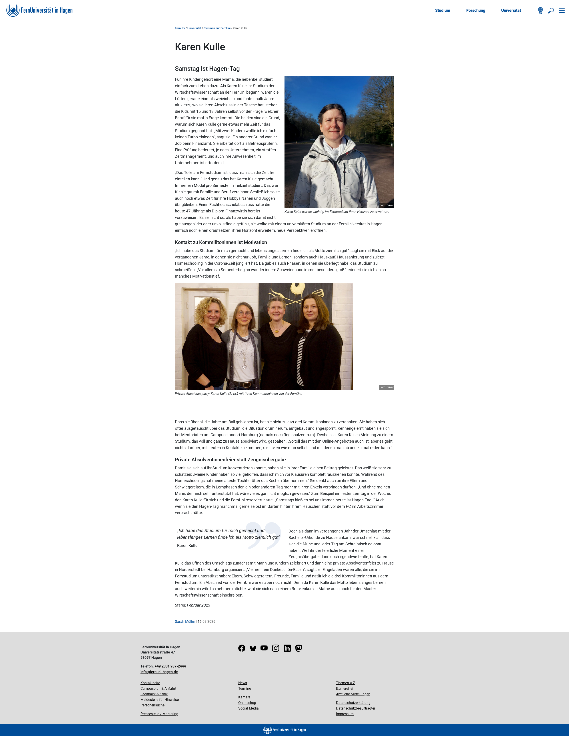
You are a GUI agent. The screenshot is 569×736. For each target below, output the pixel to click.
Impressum (345, 714)
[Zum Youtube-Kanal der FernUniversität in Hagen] (264, 649)
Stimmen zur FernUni (217, 28)
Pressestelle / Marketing (159, 714)
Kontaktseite (150, 683)
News (242, 683)
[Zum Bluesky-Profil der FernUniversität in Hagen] (253, 649)
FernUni (180, 28)
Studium (442, 10)
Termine (244, 688)
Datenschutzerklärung (353, 703)
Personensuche (152, 705)
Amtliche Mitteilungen (353, 694)
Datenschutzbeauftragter (355, 708)
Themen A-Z (345, 683)
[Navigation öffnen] (561, 10)
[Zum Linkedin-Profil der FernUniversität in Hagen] (287, 649)
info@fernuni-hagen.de (159, 672)
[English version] (540, 10)
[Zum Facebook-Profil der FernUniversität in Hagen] (241, 649)
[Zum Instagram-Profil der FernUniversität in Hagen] (275, 649)
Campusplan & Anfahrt (158, 688)
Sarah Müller (185, 621)
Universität (511, 10)
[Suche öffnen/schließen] (551, 10)
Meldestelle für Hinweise (159, 700)
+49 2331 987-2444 (170, 666)
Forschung (475, 10)
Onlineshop (247, 703)
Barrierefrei (344, 688)
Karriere (244, 697)
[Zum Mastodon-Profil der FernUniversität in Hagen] (298, 649)
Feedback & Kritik (154, 694)
